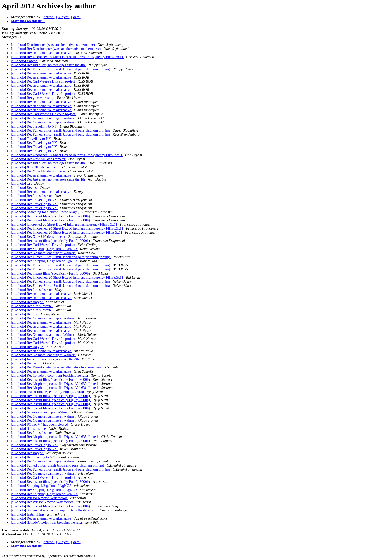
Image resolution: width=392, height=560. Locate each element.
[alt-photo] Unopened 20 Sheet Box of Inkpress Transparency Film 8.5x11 (64, 224)
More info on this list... (28, 21)
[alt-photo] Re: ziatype (27, 302)
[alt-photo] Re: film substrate (32, 196)
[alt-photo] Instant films (28, 514)
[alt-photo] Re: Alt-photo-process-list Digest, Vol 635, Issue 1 (55, 384)
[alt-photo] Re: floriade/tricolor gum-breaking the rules (50, 375)
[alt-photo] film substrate (29, 428)
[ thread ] (48, 17)
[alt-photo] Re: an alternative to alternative (41, 53)
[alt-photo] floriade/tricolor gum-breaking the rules (47, 522)
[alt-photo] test (21, 183)
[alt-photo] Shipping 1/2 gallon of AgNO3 (41, 486)
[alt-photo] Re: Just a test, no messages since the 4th (48, 65)
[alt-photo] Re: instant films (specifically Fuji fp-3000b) (51, 216)
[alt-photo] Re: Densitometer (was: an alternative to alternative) (56, 49)
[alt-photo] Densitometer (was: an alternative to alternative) (53, 45)
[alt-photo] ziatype (24, 61)
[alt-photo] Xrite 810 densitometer (35, 167)
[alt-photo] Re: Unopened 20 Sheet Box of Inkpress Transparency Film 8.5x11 (67, 57)
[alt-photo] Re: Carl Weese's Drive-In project (43, 81)
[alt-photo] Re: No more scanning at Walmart (43, 118)
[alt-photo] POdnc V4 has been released (40, 424)
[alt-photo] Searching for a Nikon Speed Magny (45, 212)
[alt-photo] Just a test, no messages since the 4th (45, 359)
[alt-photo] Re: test (24, 187)
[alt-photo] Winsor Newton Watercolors (39, 498)
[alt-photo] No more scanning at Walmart (40, 412)
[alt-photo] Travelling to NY (31, 138)
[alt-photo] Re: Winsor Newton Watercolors (42, 502)
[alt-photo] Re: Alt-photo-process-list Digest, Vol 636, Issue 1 (55, 388)
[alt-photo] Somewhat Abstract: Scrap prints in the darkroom (54, 510)
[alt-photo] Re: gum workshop (33, 98)
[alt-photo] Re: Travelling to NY (34, 126)
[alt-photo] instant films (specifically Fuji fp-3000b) (48, 392)
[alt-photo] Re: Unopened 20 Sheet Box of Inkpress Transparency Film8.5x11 (67, 155)
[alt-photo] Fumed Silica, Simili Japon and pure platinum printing (58, 465)
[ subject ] (63, 17)
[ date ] (76, 17)
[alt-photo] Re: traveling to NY (33, 457)
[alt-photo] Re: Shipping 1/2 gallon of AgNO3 (44, 249)
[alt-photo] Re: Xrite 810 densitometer (38, 159)
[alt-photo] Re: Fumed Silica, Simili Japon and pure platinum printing (61, 69)
